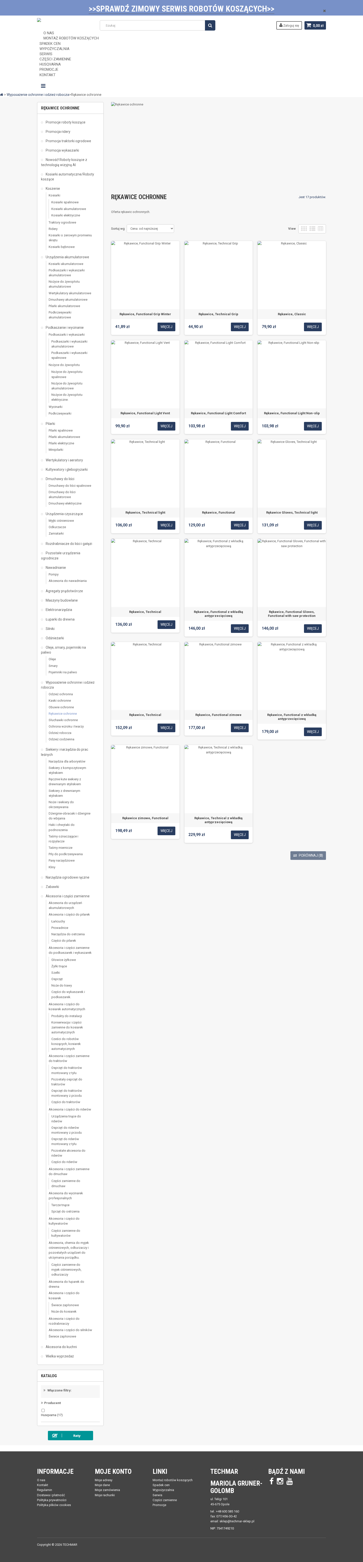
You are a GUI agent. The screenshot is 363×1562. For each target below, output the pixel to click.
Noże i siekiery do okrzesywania (61, 804)
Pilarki (50, 424)
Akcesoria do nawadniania (68, 581)
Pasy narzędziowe (62, 860)
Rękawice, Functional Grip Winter (145, 314)
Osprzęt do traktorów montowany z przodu (66, 1093)
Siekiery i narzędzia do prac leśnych (64, 751)
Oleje (52, 659)
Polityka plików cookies (54, 1505)
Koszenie (52, 189)
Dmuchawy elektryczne (65, 503)
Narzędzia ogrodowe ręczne (67, 877)
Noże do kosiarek (64, 1311)
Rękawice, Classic (292, 314)
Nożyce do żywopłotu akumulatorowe (64, 284)
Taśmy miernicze (60, 848)
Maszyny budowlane (61, 600)
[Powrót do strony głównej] (1, 95)
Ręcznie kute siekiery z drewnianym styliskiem (65, 781)
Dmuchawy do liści (59, 479)
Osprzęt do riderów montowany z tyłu (65, 1141)
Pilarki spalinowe (61, 430)
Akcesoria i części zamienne (67, 896)
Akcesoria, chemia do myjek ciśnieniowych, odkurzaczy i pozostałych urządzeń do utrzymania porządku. (69, 1250)
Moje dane (102, 1485)
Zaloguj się (290, 25)
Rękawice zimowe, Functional (145, 818)
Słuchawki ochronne (63, 720)
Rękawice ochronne (63, 713)
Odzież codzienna (61, 739)
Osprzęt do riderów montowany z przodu (66, 1130)
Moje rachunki (105, 1495)
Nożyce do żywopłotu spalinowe (66, 374)
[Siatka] (304, 229)
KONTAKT (48, 75)
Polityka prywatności (51, 1500)
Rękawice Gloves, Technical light (292, 512)
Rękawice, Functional (218, 512)
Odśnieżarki (54, 638)
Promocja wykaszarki (62, 150)
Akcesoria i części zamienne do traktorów (69, 1058)
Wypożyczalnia (163, 1490)
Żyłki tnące (59, 966)
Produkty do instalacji (66, 1016)
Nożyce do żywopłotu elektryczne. (66, 397)
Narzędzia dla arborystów (67, 761)
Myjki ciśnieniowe (61, 520)
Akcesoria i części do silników (70, 1330)
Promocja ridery (57, 132)
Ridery (53, 229)
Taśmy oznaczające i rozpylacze (63, 838)
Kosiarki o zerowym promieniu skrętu (70, 237)
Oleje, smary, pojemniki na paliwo (63, 649)
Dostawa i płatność (51, 1495)
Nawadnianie (55, 568)
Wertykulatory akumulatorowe (70, 293)
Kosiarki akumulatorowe (68, 209)
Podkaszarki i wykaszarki (67, 334)
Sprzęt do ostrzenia (65, 1211)
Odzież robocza (60, 733)
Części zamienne (165, 1500)
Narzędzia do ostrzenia (68, 934)
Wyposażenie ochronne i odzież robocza (68, 684)
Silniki (50, 629)
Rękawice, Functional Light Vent (145, 413)
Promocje (159, 1505)
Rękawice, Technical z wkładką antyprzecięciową (218, 820)
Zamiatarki (56, 533)
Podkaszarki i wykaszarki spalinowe (69, 355)
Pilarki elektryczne (61, 443)
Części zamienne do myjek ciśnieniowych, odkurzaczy (66, 1269)
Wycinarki (55, 407)
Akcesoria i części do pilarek (69, 914)
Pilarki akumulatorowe (64, 306)
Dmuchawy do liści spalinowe (70, 485)
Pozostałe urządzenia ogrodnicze (60, 555)
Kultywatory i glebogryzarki (66, 469)
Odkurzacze (57, 527)
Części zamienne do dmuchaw (65, 1183)
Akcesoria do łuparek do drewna (66, 1284)
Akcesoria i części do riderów (70, 1109)
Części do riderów (64, 1162)
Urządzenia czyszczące (64, 514)
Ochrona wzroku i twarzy (66, 726)
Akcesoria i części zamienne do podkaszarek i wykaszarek (70, 950)
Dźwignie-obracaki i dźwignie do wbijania (69, 816)
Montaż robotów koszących (173, 1480)
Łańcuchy (58, 921)
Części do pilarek (63, 940)
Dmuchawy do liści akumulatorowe (62, 494)
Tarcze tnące (60, 1205)
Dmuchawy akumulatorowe (68, 299)
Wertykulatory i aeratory (64, 460)
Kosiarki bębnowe (62, 247)
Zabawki (52, 887)
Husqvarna (52, 1415)
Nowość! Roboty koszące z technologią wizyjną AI (64, 162)
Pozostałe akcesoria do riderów (68, 1153)
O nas (41, 1480)
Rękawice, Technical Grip (218, 314)
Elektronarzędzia (58, 610)
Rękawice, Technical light (145, 512)
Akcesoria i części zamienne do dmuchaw (69, 1171)
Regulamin (44, 1490)
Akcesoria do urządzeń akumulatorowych (65, 905)
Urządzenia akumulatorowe (67, 257)
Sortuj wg (118, 228)
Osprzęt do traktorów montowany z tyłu (66, 1070)
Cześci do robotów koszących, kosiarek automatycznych (66, 1044)
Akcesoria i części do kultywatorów (64, 1221)
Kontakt (42, 1485)
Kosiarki (54, 195)
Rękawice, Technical (145, 612)
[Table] (320, 229)
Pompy (54, 574)
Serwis (157, 1495)
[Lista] (312, 229)
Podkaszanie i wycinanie (64, 328)
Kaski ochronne (60, 700)
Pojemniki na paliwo (63, 672)
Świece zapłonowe (65, 1305)
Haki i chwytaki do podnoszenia (62, 827)
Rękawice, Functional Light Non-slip (292, 413)
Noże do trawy (61, 985)
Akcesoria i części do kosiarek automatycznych (67, 1006)
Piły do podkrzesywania (66, 854)
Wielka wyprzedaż (59, 1356)
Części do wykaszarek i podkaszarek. (68, 994)
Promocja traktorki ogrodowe (68, 141)
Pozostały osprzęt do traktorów (66, 1081)
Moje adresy (103, 1480)
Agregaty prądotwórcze (64, 591)
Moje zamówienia (107, 1490)
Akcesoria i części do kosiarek (64, 1295)
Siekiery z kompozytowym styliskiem (67, 770)
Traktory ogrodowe (62, 222)
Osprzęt (57, 979)
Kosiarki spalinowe (65, 202)
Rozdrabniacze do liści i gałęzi (68, 544)
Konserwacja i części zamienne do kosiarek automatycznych (67, 1027)
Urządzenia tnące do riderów (66, 1118)
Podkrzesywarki (60, 413)
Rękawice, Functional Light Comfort (218, 413)
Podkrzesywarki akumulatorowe (60, 315)
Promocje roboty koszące (65, 122)
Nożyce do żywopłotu (64, 365)
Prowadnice (59, 928)
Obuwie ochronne (61, 707)
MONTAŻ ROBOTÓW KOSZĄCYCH (71, 38)
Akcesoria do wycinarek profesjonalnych (66, 1195)
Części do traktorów (65, 1102)
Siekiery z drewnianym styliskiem (64, 793)
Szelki (55, 972)
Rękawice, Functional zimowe (218, 715)
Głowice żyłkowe (63, 960)
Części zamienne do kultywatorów (65, 1233)
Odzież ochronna (61, 694)
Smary (53, 666)
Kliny (52, 867)
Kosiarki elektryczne (65, 215)
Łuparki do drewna (60, 619)
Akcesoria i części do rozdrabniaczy (64, 1321)
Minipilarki (56, 449)
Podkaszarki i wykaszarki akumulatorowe (67, 272)
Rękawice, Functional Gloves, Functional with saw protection (292, 614)
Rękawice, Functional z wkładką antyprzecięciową (218, 614)
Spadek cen (161, 1485)
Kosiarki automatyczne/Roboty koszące (67, 176)
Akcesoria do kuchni (61, 1347)
